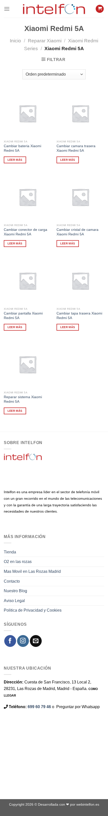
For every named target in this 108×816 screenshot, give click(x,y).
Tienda (10, 552)
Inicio (15, 40)
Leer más (15, 159)
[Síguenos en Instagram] (23, 641)
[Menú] (7, 9)
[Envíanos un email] (36, 641)
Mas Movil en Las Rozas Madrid (32, 571)
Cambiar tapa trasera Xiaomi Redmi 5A (79, 315)
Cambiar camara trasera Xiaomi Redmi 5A (76, 148)
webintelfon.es (87, 804)
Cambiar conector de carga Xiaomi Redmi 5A (25, 232)
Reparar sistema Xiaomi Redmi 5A (23, 399)
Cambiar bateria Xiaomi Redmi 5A (22, 148)
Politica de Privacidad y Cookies (33, 610)
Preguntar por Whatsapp (78, 707)
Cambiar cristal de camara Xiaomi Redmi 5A (77, 232)
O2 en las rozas (18, 561)
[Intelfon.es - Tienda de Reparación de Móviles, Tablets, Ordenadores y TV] (54, 9)
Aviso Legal (14, 601)
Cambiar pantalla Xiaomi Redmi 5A (23, 315)
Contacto (12, 581)
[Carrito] (100, 9)
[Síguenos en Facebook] (10, 641)
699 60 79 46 (39, 707)
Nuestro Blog (15, 591)
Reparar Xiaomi (45, 40)
